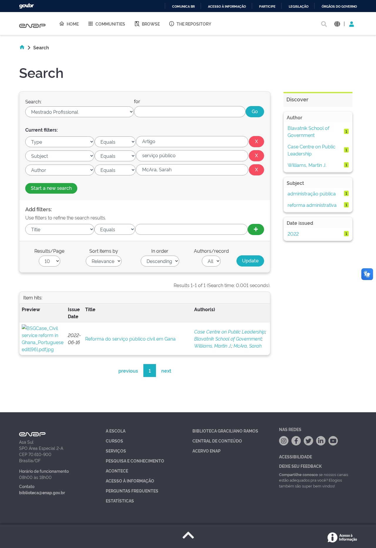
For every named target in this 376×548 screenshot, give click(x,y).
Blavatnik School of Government (228, 338)
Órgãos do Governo (339, 7)
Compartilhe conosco (298, 474)
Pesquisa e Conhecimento (135, 460)
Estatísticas (120, 500)
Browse (151, 23)
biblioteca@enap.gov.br (42, 492)
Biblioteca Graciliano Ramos (225, 430)
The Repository (194, 23)
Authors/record (211, 250)
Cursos (114, 440)
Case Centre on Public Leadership (229, 331)
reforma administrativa (312, 205)
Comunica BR (183, 7)
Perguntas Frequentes (132, 490)
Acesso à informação (227, 7)
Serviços (116, 450)
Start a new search (51, 188)
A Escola (115, 430)
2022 (293, 233)
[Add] (256, 229)
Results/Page (49, 250)
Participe (267, 7)
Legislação (298, 7)
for (137, 101)
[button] (337, 24)
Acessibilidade (295, 456)
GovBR (26, 6)
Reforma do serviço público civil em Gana (130, 338)
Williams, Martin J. (212, 345)
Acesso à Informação (130, 480)
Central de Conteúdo (217, 440)
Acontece (117, 470)
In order (159, 250)
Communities (110, 23)
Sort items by (103, 250)
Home (73, 23)
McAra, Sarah (248, 345)
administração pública (312, 193)
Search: (33, 101)
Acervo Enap (206, 450)
